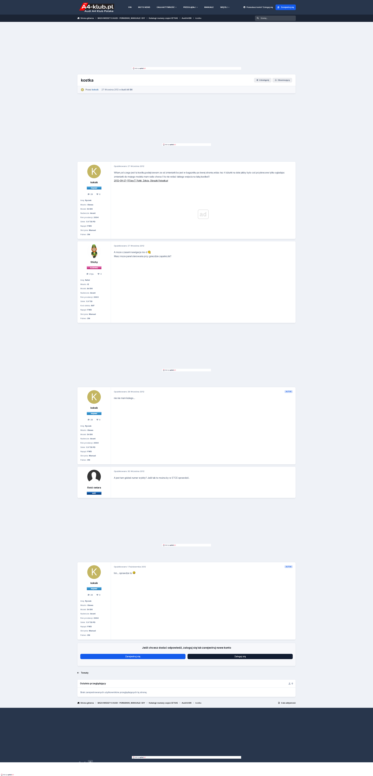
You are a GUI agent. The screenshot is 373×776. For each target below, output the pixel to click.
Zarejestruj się (132, 656)
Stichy (94, 262)
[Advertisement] (186, 45)
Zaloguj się (240, 656)
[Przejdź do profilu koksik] (82, 89)
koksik (94, 182)
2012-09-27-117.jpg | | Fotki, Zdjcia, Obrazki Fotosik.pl (141, 180)
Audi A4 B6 (127, 89)
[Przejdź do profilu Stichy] (94, 251)
